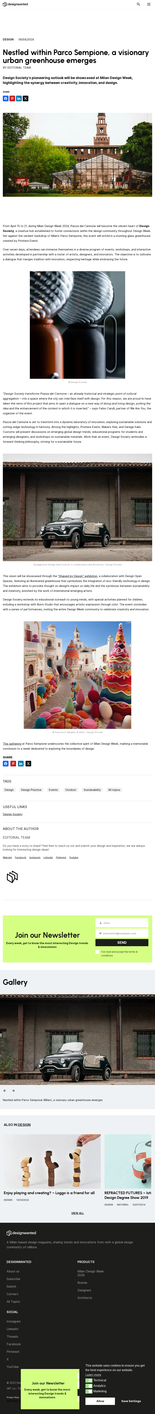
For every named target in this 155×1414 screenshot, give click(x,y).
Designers (84, 1290)
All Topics (13, 1301)
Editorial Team (19, 67)
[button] (88, 1380)
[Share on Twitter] (25, 98)
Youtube (73, 857)
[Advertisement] (77, 20)
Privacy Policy (13, 1397)
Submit (11, 1286)
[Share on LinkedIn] (19, 98)
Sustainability (92, 789)
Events (53, 789)
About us (13, 1271)
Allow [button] (100, 1401)
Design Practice (31, 789)
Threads (12, 1336)
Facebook (20, 857)
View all (77, 1213)
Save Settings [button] (131, 1401)
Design (8, 39)
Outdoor (70, 789)
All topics (114, 789)
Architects (85, 1298)
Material (123, 1204)
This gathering (12, 743)
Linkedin (48, 857)
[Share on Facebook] (6, 98)
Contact (12, 1294)
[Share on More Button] (32, 98)
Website (7, 857)
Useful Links (15, 807)
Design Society (12, 814)
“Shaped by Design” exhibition (77, 576)
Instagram (34, 857)
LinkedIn (12, 1329)
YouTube (13, 1367)
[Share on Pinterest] (12, 98)
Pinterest (61, 857)
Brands (82, 1283)
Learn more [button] (93, 1375)
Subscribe (13, 1279)
